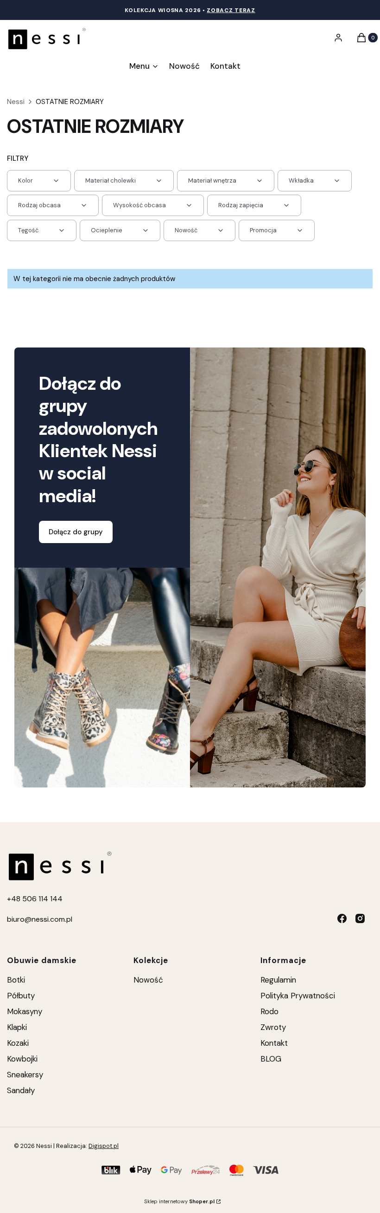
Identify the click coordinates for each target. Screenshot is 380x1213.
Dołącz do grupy (76, 532)
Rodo (269, 1011)
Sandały (21, 1090)
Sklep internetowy (179, 1201)
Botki (16, 980)
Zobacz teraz (231, 10)
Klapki (17, 1027)
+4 (11, 899)
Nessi (16, 101)
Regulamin (278, 980)
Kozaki (18, 1043)
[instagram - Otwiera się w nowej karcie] (360, 918)
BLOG (270, 1059)
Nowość (148, 980)
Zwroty (273, 1027)
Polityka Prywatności (297, 995)
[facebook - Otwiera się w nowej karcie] (342, 918)
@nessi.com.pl (48, 919)
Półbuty (21, 995)
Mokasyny (24, 1011)
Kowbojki (22, 1059)
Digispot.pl (104, 1146)
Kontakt (274, 1043)
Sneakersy (25, 1074)
